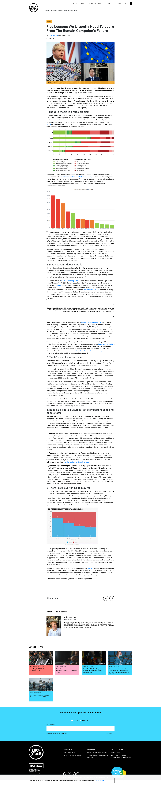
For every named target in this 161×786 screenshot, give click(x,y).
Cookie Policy (115, 752)
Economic (32, 692)
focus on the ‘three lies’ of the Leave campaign (87, 351)
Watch (74, 3)
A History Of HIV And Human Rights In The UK (39, 669)
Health (84, 666)
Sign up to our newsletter (73, 755)
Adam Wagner (53, 36)
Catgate (58, 285)
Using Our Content (117, 750)
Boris (90, 568)
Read (83, 3)
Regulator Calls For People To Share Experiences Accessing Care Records (92, 670)
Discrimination (33, 666)
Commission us (69, 752)
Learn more (99, 780)
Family (58, 666)
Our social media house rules (97, 752)
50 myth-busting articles (70, 281)
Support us (91, 750)
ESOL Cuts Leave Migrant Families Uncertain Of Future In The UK (66, 670)
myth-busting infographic (91, 322)
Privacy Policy (64, 733)
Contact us (68, 750)
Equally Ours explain (106, 344)
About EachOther (95, 3)
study (48, 124)
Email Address (50, 724)
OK (123, 780)
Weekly (85, 720)
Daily (76, 720)
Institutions (51, 82)
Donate (118, 3)
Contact (109, 3)
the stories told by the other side (76, 462)
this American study (91, 290)
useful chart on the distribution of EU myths (77, 177)
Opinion (49, 21)
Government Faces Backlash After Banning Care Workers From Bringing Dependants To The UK (119, 671)
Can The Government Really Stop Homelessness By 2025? (40, 696)
